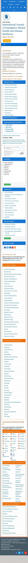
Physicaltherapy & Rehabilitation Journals (13, 232)
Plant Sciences (8, 331)
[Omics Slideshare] (21, 7)
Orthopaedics (7, 395)
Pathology (6, 397)
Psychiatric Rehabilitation (11, 106)
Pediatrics (6, 399)
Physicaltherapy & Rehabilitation (12, 402)
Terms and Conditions (8, 546)
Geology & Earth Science (10, 305)
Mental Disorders (9, 92)
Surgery (6, 414)
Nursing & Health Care (10, 324)
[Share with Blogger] (15, 247)
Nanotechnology (8, 319)
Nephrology (7, 380)
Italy (6, 438)
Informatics (7, 310)
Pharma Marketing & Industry (10, 509)
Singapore (13, 447)
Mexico (22, 443)
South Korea (5, 451)
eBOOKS (7, 217)
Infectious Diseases (9, 371)
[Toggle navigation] (4, 44)
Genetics (6, 361)
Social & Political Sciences (10, 334)
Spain (13, 434)
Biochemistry (7, 271)
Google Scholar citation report (11, 135)
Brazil (6, 448)
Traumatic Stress (9, 115)
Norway (22, 446)
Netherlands (6, 456)
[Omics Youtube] (25, 7)
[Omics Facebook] (7, 7)
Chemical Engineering (9, 281)
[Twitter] (19, 553)
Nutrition (6, 388)
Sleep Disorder (8, 110)
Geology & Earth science (9, 533)
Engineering (7, 293)
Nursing (6, 385)
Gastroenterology (7, 483)
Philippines (13, 460)
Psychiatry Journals (10, 235)
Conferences (21, 1)
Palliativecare (18, 489)
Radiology (6, 409)
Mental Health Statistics (11, 96)
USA (6, 434)
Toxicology (7, 416)
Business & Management (10, 279)
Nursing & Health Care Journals (13, 229)
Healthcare (7, 366)
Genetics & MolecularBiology (7, 486)
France (14, 441)
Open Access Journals (14, 260)
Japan (6, 446)
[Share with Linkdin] (10, 247)
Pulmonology (7, 407)
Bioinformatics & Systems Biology (13, 274)
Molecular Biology (8, 378)
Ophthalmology (8, 392)
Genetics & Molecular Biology (11, 302)
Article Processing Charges (12, 201)
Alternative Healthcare (5, 492)
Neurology (6, 383)
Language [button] (6, 40)
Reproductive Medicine (10, 411)
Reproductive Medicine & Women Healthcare (18, 494)
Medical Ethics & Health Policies (19, 485)
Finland (22, 438)
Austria (22, 436)
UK (5, 443)
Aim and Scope (9, 192)
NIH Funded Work (9, 212)
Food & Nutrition (8, 298)
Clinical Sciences (8, 286)
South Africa (13, 450)
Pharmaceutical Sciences (10, 326)
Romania (22, 448)
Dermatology (7, 354)
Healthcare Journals (10, 224)
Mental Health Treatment (11, 99)
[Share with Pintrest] (12, 247)
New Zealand (12, 454)
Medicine (6, 373)
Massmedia (6, 530)
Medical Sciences (8, 317)
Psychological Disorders (11, 108)
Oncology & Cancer (18, 466)
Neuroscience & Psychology (11, 322)
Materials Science (8, 312)
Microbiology (7, 376)
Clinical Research (8, 349)
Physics (6, 329)
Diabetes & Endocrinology (11, 356)
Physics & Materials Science (10, 516)
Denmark (22, 441)
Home (5, 1)
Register (11, 4)
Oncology (6, 390)
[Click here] (3, 7)
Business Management (9, 528)
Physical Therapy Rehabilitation (19, 475)
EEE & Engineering (7, 521)
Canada (14, 436)
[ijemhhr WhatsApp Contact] (14, 10)
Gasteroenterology (9, 359)
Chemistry (6, 283)
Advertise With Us (9, 203)
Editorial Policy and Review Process (11, 549)
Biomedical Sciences (9, 276)
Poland (22, 434)
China (14, 438)
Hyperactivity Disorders (11, 87)
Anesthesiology (8, 345)
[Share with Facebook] (5, 247)
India (13, 443)
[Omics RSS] (17, 7)
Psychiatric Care (9, 101)
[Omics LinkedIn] (14, 7)
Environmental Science (9, 518)
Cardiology (7, 347)
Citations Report (9, 207)
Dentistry (6, 352)
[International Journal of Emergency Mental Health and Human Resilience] (6, 17)
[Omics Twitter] (10, 7)
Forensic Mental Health (11, 85)
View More (7, 184)
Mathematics (7, 314)
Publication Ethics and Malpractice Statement (14, 195)
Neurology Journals (10, 226)
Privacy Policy (6, 547)
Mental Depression (9, 89)
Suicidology (8, 112)
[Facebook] (16, 553)
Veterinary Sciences (9, 336)
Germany (7, 441)
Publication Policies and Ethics (13, 122)
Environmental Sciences (10, 295)
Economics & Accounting (10, 291)
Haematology (7, 364)
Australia (7, 436)
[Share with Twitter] (7, 247)
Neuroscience (6, 478)
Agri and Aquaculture (9, 269)
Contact (17, 4)
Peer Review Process (10, 198)
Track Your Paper (9, 214)
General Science (8, 300)
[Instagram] (25, 553)
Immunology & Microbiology (11, 307)
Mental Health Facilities (11, 94)
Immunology (7, 368)
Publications (12, 1)
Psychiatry (7, 404)
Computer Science (9, 288)
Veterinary (5, 523)
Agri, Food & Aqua (7, 511)
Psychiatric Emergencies (11, 103)
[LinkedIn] (22, 553)
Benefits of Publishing (10, 205)
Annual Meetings (17, 429)
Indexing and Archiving (11, 210)
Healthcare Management (6, 475)
